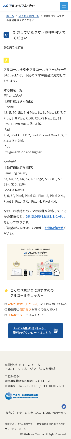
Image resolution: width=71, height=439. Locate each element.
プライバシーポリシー (16, 429)
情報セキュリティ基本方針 (19, 424)
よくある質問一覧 (29, 16)
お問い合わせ (54, 227)
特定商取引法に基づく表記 (51, 424)
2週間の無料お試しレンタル (45, 216)
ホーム (10, 16)
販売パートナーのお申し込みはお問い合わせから (36, 413)
